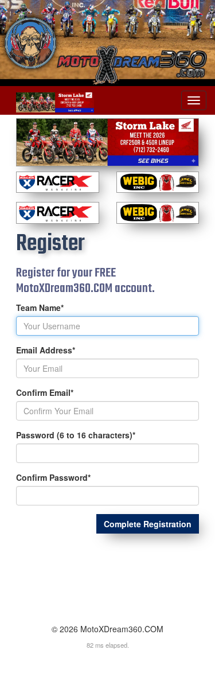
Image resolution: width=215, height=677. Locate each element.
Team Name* (40, 307)
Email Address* (45, 350)
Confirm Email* (44, 392)
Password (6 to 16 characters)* (75, 435)
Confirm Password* (53, 477)
